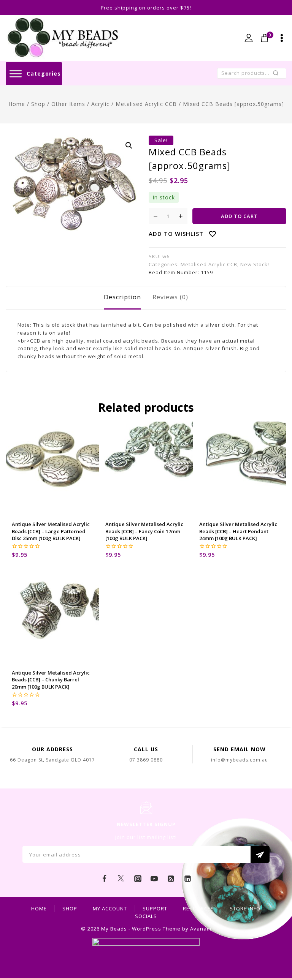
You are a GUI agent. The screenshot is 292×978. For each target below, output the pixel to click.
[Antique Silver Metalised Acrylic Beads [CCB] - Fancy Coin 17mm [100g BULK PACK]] (145, 468)
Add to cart (239, 216)
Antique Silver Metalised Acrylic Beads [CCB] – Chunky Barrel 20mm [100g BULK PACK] (51, 679)
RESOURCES (198, 908)
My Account (110, 908)
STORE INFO (245, 908)
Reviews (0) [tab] (170, 297)
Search (278, 74)
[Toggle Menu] (16, 73)
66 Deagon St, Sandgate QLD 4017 (52, 760)
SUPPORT (155, 908)
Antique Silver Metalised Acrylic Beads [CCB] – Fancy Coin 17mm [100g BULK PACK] (144, 531)
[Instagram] (137, 878)
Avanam (200, 928)
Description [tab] (122, 297)
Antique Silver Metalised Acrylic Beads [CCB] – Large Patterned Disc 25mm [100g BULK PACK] (51, 531)
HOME (39, 908)
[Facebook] (104, 878)
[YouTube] (154, 878)
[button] (129, 145)
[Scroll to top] (275, 938)
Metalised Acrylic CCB (209, 264)
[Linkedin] (187, 878)
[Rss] (171, 878)
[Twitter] (121, 878)
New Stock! (254, 264)
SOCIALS (146, 916)
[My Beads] (63, 38)
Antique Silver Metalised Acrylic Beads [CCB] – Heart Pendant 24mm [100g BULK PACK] (238, 531)
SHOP (69, 908)
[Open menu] (281, 38)
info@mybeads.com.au (239, 760)
